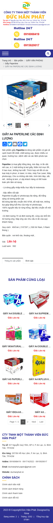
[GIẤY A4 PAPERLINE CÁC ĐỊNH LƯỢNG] (9, 125)
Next (34, 422)
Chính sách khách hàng (12, 489)
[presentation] (4, 125)
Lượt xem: (6, 246)
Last (41, 422)
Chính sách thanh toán (12, 493)
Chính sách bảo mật (11, 484)
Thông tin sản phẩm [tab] (13, 261)
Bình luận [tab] (29, 261)
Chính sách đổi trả (10, 498)
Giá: (4, 242)
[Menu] (5, 53)
